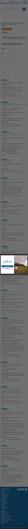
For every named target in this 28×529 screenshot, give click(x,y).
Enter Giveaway (7, 266)
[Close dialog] (26, 256)
